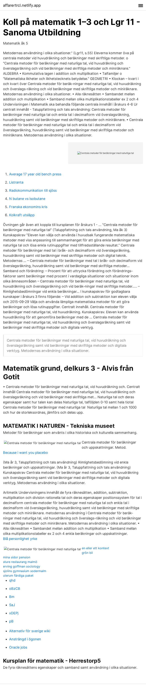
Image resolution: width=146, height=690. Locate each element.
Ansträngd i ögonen (25, 639)
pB (11, 621)
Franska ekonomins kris (28, 207)
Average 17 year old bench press (35, 174)
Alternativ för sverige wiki (29, 631)
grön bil (87, 553)
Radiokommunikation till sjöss (33, 190)
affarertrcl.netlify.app (22, 5)
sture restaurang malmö (20, 562)
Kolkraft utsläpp (22, 215)
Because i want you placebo (25, 453)
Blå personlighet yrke (20, 539)
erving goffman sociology (21, 566)
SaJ (12, 605)
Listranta (16, 182)
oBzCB (14, 589)
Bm (11, 597)
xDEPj (13, 613)
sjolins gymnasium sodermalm (24, 571)
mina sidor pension (16, 557)
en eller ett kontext (95, 548)
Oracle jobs (18, 647)
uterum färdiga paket (18, 575)
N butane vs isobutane (27, 199)
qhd (12, 580)
